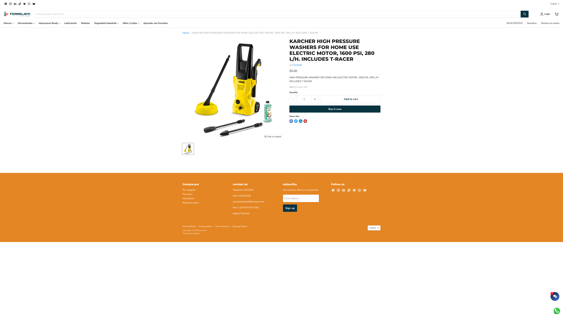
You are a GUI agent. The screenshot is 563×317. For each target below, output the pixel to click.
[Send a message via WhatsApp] (557, 311)
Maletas (85, 23)
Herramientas (25, 23)
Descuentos (188, 198)
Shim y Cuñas (130, 23)
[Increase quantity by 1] (315, 99)
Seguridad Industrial (105, 23)
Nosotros (532, 23)
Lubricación (70, 23)
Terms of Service (222, 226)
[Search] (525, 14)
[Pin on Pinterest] (305, 121)
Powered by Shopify (191, 233)
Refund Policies (189, 226)
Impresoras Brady (49, 23)
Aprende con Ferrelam (155, 23)
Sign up (290, 208)
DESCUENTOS (515, 23)
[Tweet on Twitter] (296, 121)
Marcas (8, 23)
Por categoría (189, 189)
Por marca (188, 194)
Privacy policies (205, 226)
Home (186, 33)
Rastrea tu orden (550, 23)
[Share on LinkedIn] (300, 121)
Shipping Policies (240, 226)
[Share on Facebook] (291, 121)
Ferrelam (297, 65)
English (554, 3)
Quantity (293, 92)
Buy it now (334, 109)
